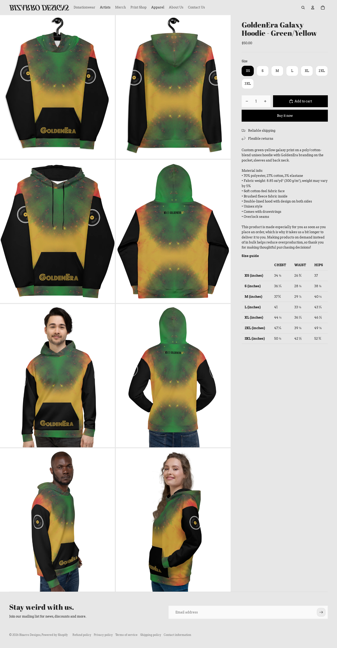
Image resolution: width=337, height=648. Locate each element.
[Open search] (303, 8)
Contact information (177, 635)
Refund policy (81, 635)
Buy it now (285, 116)
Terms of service (126, 635)
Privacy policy (103, 635)
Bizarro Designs (30, 635)
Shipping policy (150, 635)
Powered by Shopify (54, 635)
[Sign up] (321, 612)
